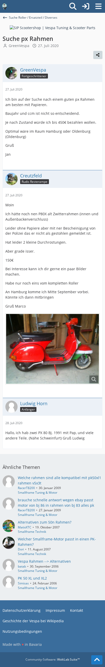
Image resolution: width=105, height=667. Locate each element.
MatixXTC (24, 527)
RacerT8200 (26, 488)
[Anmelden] (86, 6)
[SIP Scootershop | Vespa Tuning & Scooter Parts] (52, 27)
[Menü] (98, 6)
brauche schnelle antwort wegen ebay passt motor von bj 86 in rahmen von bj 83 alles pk (56, 503)
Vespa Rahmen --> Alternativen (44, 561)
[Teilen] (97, 55)
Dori (21, 549)
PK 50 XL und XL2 (32, 578)
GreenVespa (19, 45)
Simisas (23, 583)
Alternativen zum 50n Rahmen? (44, 522)
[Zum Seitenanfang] (96, 659)
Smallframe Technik (32, 531)
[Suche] (73, 6)
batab (22, 566)
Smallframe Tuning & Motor (37, 492)
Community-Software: (52, 659)
